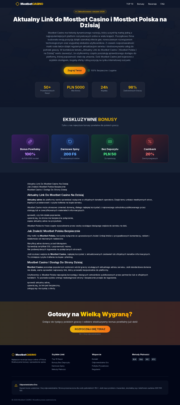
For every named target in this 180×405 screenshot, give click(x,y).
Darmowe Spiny (58, 366)
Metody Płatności (59, 369)
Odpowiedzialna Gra (100, 362)
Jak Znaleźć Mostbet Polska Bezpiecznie (46, 186)
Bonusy (140, 4)
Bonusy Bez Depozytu (61, 362)
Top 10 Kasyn (57, 359)
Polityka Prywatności (100, 366)
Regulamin (96, 369)
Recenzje (152, 4)
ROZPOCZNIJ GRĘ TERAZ (90, 329)
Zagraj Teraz (75, 70)
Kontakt (95, 359)
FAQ (162, 4)
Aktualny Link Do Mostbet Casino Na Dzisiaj (47, 184)
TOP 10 (129, 4)
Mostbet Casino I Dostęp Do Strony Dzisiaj (47, 189)
